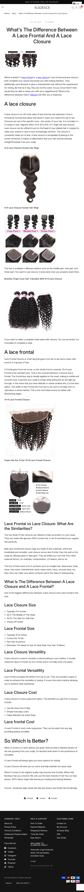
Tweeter (42, 798)
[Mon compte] (76, 7)
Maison (7, 13)
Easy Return (36, 838)
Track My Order (37, 834)
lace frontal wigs (70, 788)
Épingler (54, 798)
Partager (30, 798)
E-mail (33, 861)
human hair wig (34, 788)
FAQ (58, 834)
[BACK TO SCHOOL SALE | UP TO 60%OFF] (42, 2)
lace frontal (57, 788)
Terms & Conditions (12, 830)
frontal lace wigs (20, 788)
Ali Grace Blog (63, 830)
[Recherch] (73, 7)
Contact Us (61, 823)
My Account (62, 827)
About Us (8, 823)
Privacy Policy (10, 827)
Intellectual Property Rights (15, 834)
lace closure (47, 788)
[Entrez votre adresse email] (51, 866)
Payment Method (38, 827)
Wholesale (8, 838)
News (14, 13)
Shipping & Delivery (39, 830)
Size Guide (61, 838)
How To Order (37, 823)
